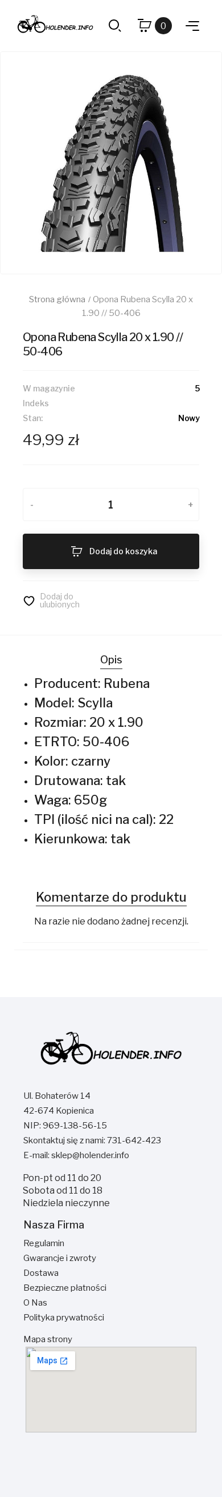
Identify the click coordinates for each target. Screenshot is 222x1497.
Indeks (36, 403)
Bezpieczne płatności (64, 1288)
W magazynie (49, 388)
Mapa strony (47, 1339)
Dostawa (41, 1273)
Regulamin (43, 1243)
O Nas (35, 1303)
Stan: (33, 418)
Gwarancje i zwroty (59, 1258)
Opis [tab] (111, 660)
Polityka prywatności (63, 1317)
